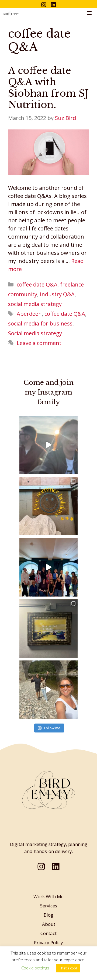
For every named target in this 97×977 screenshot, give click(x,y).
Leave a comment (39, 343)
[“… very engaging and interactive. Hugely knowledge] (48, 567)
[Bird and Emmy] (11, 13)
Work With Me (48, 896)
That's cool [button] (68, 968)
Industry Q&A (57, 294)
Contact (48, 933)
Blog (48, 915)
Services (48, 906)
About (48, 924)
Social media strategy (35, 333)
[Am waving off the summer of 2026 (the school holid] (48, 506)
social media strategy (35, 304)
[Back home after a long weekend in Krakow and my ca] (48, 628)
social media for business (40, 323)
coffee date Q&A (37, 284)
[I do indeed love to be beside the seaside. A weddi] (48, 445)
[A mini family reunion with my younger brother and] (48, 689)
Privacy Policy (48, 942)
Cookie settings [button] (35, 968)
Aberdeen (29, 313)
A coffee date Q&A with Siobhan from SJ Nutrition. (48, 87)
